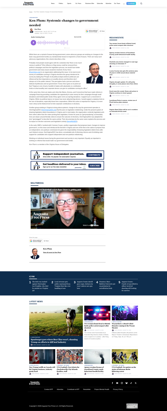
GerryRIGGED (72, 121)
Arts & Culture (117, 321)
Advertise (108, 3)
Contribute (131, 3)
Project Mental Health (101, 389)
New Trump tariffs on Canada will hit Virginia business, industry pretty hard (42, 369)
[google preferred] (92, 31)
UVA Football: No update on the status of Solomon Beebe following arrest (124, 369)
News (53, 3)
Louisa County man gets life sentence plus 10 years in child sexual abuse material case (123, 72)
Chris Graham (116, 57)
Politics (61, 3)
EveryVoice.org (35, 72)
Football (60, 365)
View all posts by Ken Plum (52, 252)
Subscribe (100, 3)
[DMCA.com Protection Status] (132, 406)
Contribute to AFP (73, 389)
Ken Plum (47, 249)
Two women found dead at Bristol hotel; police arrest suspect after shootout (97, 326)
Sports (69, 3)
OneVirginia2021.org (49, 110)
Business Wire (89, 3)
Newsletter (87, 389)
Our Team (117, 3)
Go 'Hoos (66, 365)
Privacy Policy (118, 389)
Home (30, 12)
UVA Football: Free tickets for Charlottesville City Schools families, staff (68, 369)
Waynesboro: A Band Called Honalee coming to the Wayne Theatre (123, 326)
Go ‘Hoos (78, 3)
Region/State (34, 17)
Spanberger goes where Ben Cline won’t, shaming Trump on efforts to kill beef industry (54, 340)
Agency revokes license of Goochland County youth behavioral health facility (94, 369)
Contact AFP (48, 389)
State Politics (36, 337)
